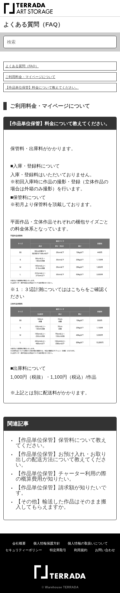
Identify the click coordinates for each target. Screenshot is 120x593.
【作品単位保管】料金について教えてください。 (42, 87)
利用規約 (80, 550)
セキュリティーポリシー (23, 550)
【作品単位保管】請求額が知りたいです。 (61, 490)
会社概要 (19, 543)
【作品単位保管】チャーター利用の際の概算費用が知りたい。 (61, 476)
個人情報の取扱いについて (88, 543)
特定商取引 (58, 550)
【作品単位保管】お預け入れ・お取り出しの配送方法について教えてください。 (61, 459)
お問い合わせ (105, 550)
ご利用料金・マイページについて (30, 77)
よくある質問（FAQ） (33, 24)
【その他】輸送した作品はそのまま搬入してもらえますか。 (61, 504)
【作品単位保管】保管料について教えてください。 (61, 442)
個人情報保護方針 (46, 543)
